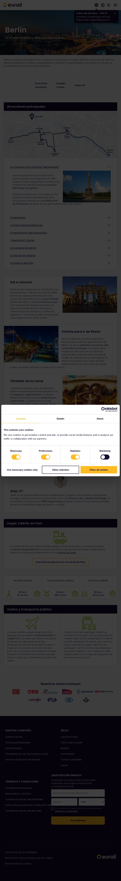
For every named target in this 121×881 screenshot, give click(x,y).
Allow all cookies (98, 469)
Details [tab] (60, 418)
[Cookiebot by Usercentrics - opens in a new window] (103, 409)
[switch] (45, 457)
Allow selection (60, 469)
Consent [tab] (21, 418)
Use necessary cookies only (22, 469)
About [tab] (100, 418)
